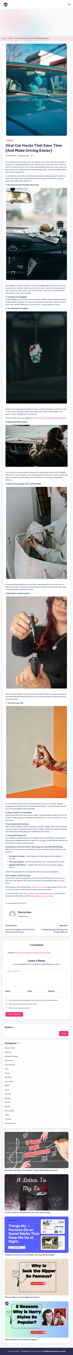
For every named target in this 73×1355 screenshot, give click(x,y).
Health (7, 1086)
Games (7, 1073)
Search (8, 1027)
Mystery (8, 1102)
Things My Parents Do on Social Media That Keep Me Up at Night (29, 1255)
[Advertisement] (36, 22)
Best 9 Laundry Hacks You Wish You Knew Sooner (33, 953)
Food (6, 1069)
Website (51, 991)
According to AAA (38, 887)
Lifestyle (10, 38)
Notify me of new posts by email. (19, 1008)
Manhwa (8, 1098)
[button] (23, 916)
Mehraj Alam (24, 912)
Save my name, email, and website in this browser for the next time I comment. (33, 1000)
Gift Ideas (8, 1077)
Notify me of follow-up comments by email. (23, 1004)
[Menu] (69, 4)
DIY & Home (9, 1061)
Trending (8, 1119)
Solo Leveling (9, 1111)
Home (4, 38)
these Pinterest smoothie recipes (41, 896)
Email (30, 991)
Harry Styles (9, 1081)
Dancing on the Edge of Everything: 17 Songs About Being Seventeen (31, 1170)
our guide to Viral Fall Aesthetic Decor (40, 893)
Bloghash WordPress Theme (55, 1351)
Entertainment (10, 1065)
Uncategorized (10, 1123)
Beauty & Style (10, 1048)
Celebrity (8, 1052)
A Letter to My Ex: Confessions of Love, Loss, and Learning (27, 1212)
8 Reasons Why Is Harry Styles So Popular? (21, 1340)
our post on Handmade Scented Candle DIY (51, 418)
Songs (7, 1115)
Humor (7, 1090)
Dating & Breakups (11, 1056)
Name (8, 991)
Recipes (7, 1106)
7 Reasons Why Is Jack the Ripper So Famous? (22, 1297)
